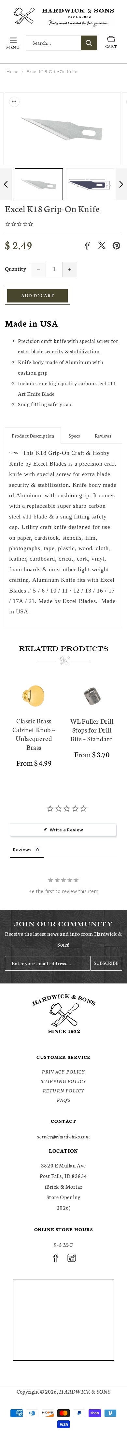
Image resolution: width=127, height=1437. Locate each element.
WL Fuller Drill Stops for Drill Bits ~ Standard (92, 730)
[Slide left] (5, 184)
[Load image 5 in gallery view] (90, 184)
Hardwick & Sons (84, 1391)
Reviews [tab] (22, 850)
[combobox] (61, 43)
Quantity (15, 268)
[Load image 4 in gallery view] (39, 184)
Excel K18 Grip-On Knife (52, 71)
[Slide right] (121, 184)
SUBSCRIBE (106, 963)
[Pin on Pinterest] (116, 245)
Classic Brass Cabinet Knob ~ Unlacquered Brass (33, 733)
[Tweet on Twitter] (101, 245)
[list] (63, 726)
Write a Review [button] (66, 830)
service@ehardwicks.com (63, 1136)
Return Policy (64, 1090)
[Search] (89, 43)
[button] (13, 43)
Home (12, 71)
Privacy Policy (63, 1071)
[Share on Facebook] (87, 245)
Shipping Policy (64, 1081)
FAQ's (64, 1100)
